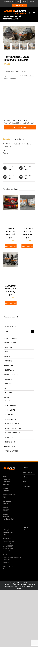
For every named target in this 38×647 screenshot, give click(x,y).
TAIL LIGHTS (10, 437)
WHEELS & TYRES (11, 451)
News (26, 477)
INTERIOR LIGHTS (12, 424)
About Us (27, 481)
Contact (26, 486)
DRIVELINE (9, 365)
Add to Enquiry (20, 127)
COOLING (8, 361)
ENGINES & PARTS (11, 375)
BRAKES (8, 352)
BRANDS (8, 356)
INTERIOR (8, 393)
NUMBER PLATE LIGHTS (14, 428)
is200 (17, 123)
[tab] (7, 139)
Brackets (9, 401)
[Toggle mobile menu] (34, 13)
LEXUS (26, 123)
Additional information (7, 144)
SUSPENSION (10, 442)
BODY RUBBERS (10, 343)
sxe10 (31, 123)
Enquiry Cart (28, 472)
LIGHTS (24, 120)
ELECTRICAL (9, 370)
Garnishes (9, 414)
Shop (26, 468)
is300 (21, 123)
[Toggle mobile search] (30, 13)
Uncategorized (10, 446)
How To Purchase (6, 152)
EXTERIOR (9, 384)
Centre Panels (11, 405)
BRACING (8, 347)
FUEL (7, 388)
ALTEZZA (11, 123)
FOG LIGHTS (16, 120)
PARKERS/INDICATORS (14, 433)
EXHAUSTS (9, 379)
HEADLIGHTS (11, 419)
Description (7, 139)
